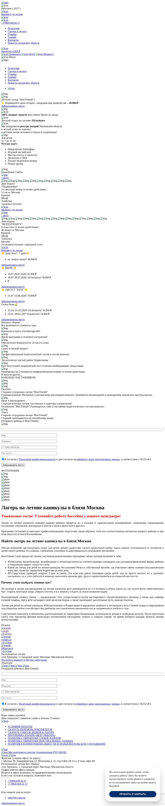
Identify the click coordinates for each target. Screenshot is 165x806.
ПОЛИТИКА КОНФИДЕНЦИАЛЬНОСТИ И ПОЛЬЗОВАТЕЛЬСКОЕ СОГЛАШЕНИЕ (56, 744)
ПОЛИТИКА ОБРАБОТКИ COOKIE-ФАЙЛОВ (34, 738)
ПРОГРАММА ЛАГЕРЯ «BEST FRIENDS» (32, 735)
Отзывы (12, 34)
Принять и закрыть (133, 794)
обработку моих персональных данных (98, 459)
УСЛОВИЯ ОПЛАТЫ (20, 726)
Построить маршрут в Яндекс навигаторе (24, 660)
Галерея (12, 37)
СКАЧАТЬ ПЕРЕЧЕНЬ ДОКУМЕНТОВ (30, 729)
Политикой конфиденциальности (37, 459)
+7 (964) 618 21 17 (18, 783)
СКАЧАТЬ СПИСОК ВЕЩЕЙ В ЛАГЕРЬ (31, 732)
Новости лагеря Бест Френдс (23, 43)
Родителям (13, 28)
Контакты (13, 40)
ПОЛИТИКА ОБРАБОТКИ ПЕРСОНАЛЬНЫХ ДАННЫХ (40, 741)
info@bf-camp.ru (16, 797)
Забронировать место (13, 106)
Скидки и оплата (17, 31)
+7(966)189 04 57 (17, 781)
